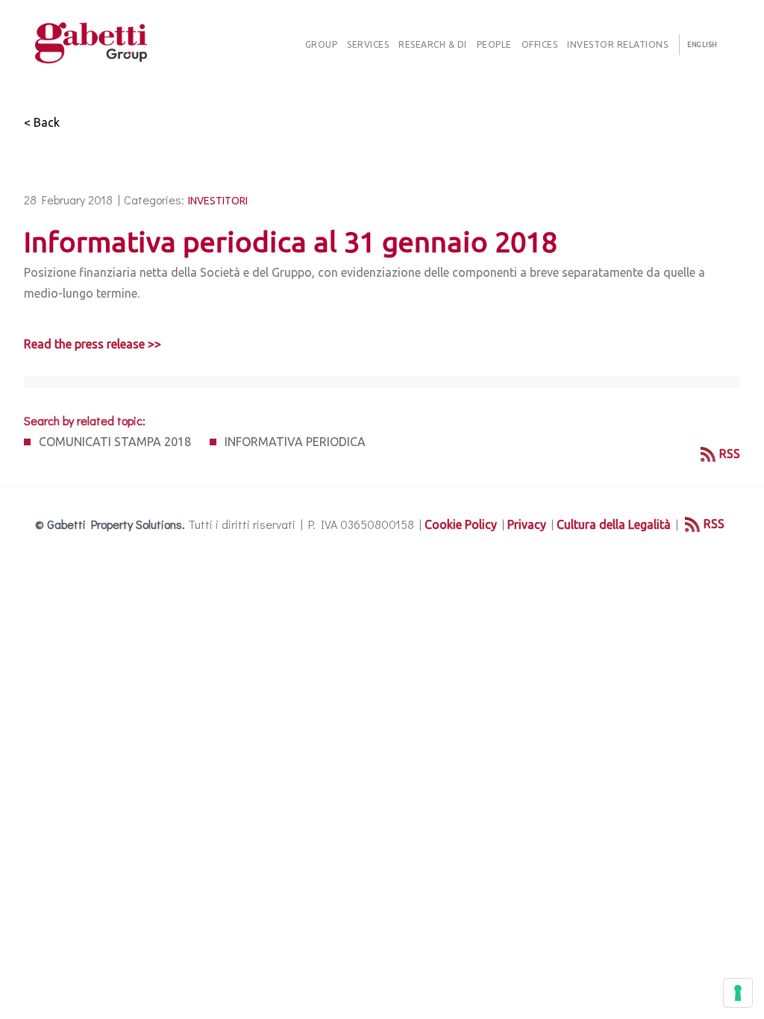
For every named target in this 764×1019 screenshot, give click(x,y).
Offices (540, 44)
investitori (218, 201)
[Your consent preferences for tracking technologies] (738, 993)
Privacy (526, 524)
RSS (729, 453)
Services (368, 44)
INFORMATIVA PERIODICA (295, 441)
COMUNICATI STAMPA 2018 (115, 441)
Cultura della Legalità (614, 524)
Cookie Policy (461, 524)
